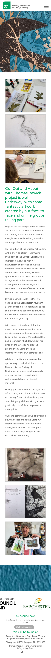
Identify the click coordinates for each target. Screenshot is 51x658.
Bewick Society (30, 257)
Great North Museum (32, 302)
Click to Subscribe (24, 627)
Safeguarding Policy (26, 648)
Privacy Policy (15, 646)
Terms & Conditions (32, 646)
